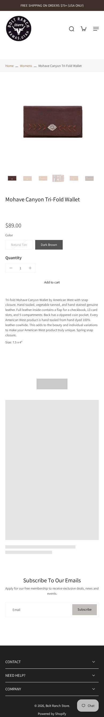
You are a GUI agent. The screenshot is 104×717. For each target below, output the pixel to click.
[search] (71, 28)
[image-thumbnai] (12, 178)
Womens (26, 65)
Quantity (13, 258)
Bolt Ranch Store (57, 705)
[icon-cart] (83, 28)
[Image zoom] (52, 123)
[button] (52, 282)
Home (9, 65)
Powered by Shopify (52, 713)
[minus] (11, 268)
